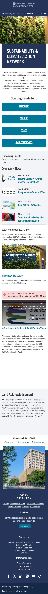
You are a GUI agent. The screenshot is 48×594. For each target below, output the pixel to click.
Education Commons (35, 503)
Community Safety (26, 586)
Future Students (24, 563)
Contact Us (35, 506)
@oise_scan (24, 442)
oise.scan (9, 442)
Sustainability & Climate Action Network (17, 13)
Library (6, 503)
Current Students (24, 566)
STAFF (24, 130)
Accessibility (6, 586)
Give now (24, 526)
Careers (25, 506)
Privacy (15, 586)
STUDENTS (24, 106)
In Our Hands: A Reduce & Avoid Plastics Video (24, 328)
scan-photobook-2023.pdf (14, 244)
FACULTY (24, 118)
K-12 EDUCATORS (24, 142)
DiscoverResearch (17, 503)
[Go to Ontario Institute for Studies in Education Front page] (24, 4)
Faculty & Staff (24, 569)
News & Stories (14, 506)
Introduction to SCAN (12, 275)
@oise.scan (39, 442)
